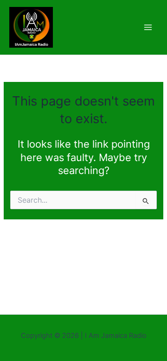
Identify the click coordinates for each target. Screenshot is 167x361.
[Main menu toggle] (148, 27)
